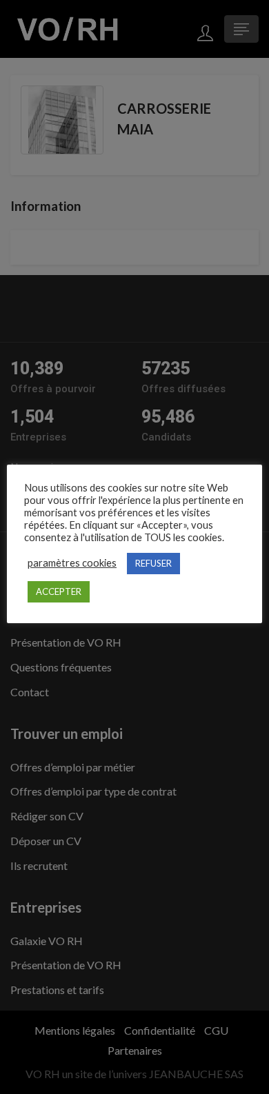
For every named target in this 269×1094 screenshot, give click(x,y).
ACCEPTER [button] (58, 591)
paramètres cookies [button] (72, 563)
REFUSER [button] (153, 563)
